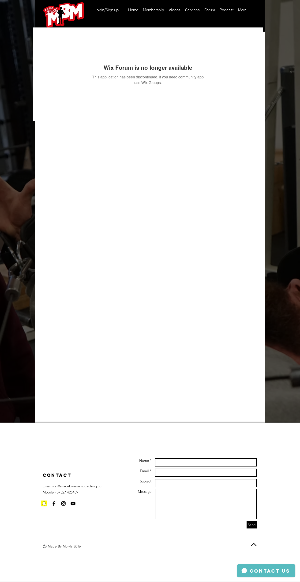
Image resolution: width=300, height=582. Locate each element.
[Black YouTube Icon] (73, 503)
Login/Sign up (106, 10)
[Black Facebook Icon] (54, 503)
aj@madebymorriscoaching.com (80, 486)
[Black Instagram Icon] (63, 503)
